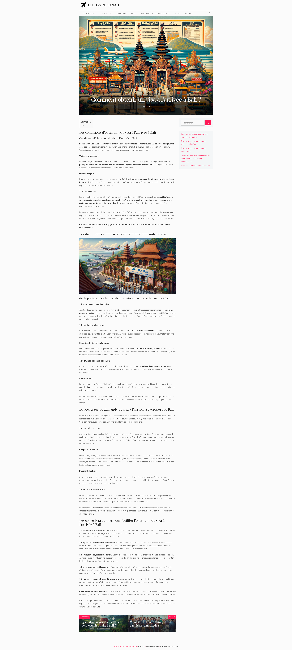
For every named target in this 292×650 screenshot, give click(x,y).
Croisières (107, 13)
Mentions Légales (152, 646)
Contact (188, 13)
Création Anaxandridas (169, 646)
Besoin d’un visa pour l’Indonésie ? (195, 165)
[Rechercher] (208, 123)
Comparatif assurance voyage (155, 13)
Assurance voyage (126, 13)
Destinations (88, 13)
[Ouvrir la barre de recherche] (209, 13)
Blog (177, 13)
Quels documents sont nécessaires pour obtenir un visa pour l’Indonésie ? (195, 158)
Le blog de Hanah (103, 5)
